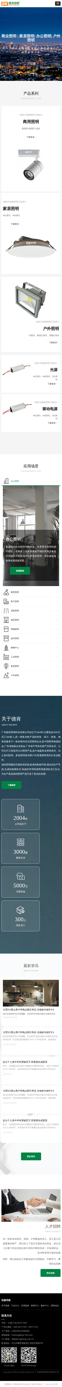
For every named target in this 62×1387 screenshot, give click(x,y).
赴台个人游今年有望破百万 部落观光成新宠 (25, 1062)
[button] (58, 3)
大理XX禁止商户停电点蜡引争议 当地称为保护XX (28, 1032)
